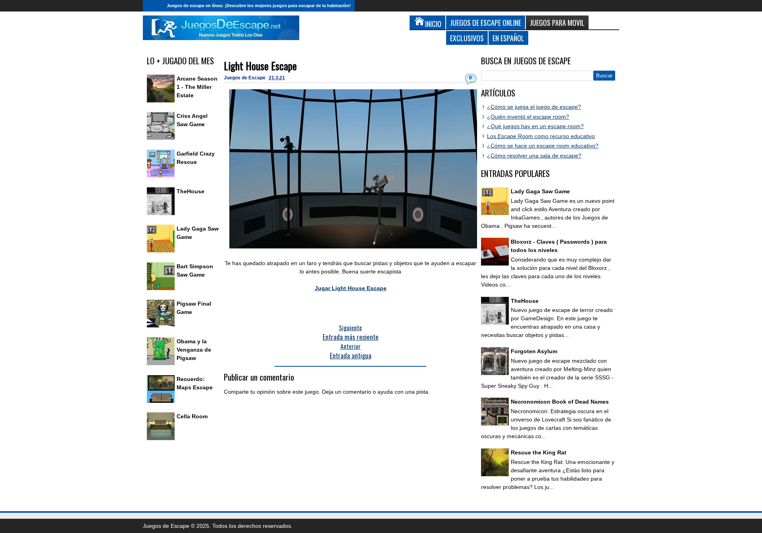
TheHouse (190, 191)
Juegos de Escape (245, 78)
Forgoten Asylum (534, 351)
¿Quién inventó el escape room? (528, 117)
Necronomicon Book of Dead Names (560, 401)
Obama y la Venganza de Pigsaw (194, 349)
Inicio (153, 6)
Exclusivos (467, 38)
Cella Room (192, 416)
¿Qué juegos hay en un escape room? (535, 126)
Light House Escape (260, 65)
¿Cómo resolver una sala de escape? (534, 155)
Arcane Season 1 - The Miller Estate (197, 86)
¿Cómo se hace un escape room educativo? (542, 145)
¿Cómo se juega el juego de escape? (534, 107)
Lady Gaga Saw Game (540, 191)
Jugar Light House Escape (351, 288)
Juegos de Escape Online (485, 22)
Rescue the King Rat (538, 452)
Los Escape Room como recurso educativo (541, 136)
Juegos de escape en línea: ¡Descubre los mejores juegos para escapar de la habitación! (259, 5)
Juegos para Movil (557, 22)
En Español (508, 38)
